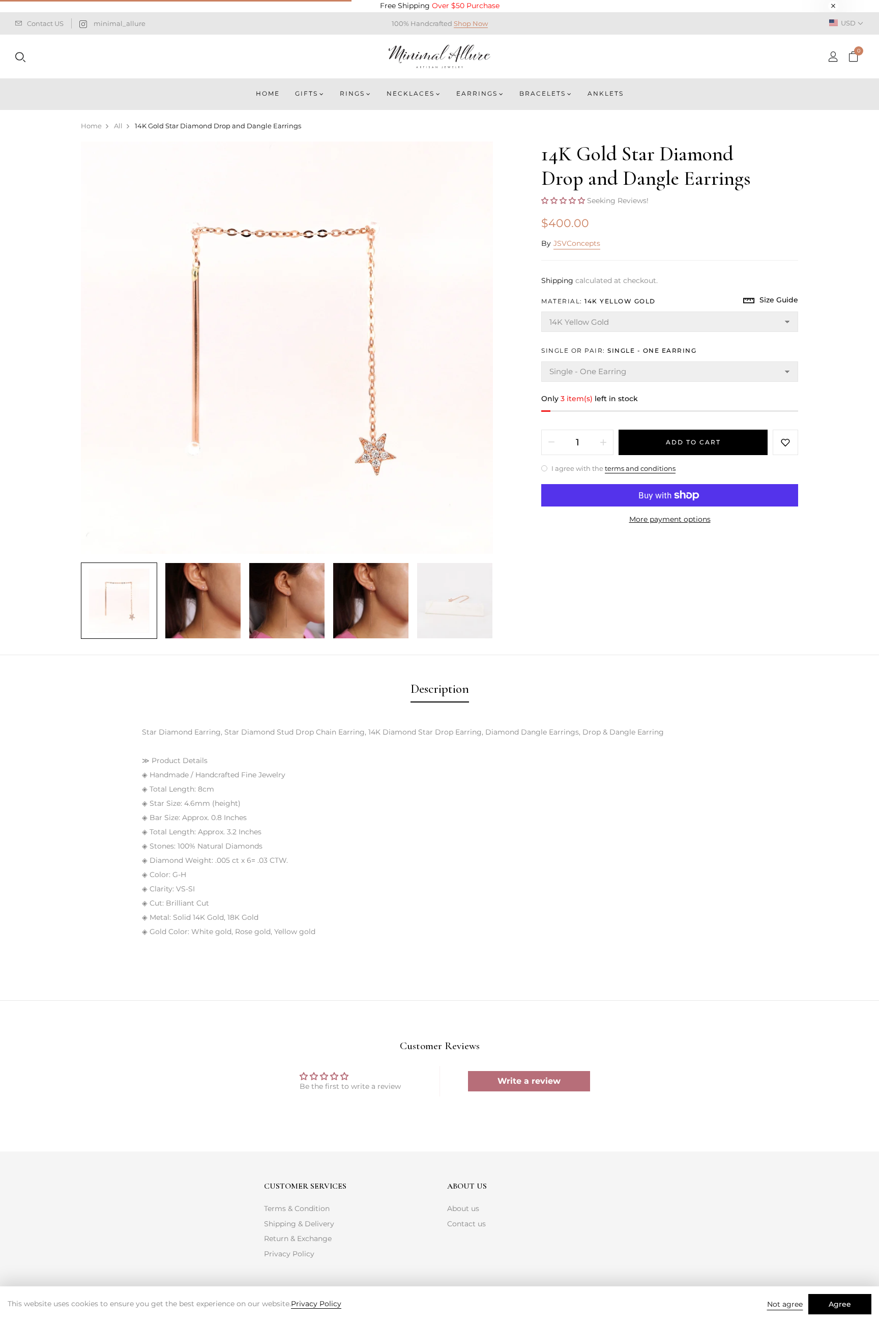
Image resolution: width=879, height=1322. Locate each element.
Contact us (466, 1223)
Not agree (785, 1304)
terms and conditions (640, 468)
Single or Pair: (618, 350)
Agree (840, 1304)
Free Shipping (440, 5)
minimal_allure (119, 23)
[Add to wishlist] (785, 442)
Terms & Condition (297, 1208)
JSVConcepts (576, 243)
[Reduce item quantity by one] (551, 442)
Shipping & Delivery (299, 1223)
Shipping (557, 280)
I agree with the (613, 468)
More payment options (670, 519)
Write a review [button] (529, 1081)
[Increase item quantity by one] (603, 442)
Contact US (45, 23)
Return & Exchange (298, 1238)
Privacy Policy (289, 1253)
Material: (598, 301)
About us (463, 1208)
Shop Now (471, 23)
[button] (564, 200)
